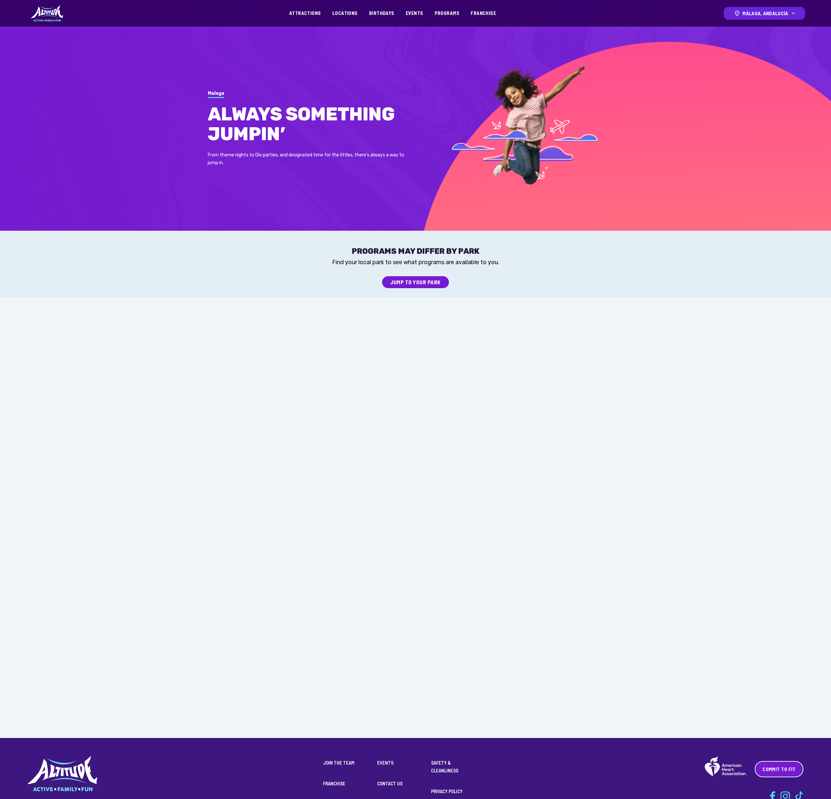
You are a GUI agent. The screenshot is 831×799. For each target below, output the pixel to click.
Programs (447, 13)
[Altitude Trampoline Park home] (47, 13)
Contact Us (390, 783)
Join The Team (338, 763)
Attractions (305, 13)
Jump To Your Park (415, 282)
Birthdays (381, 13)
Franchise (483, 13)
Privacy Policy (447, 791)
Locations (345, 13)
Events (414, 13)
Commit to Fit (779, 769)
